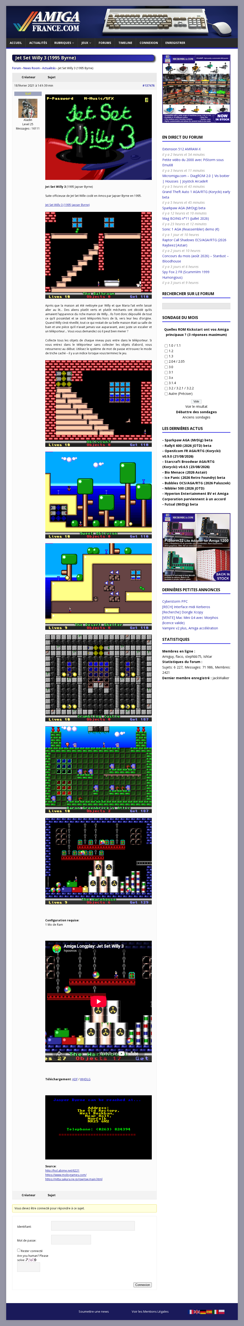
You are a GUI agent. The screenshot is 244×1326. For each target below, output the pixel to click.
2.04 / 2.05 (177, 361)
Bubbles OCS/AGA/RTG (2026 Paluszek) (197, 483)
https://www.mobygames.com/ (65, 1175)
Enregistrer (175, 43)
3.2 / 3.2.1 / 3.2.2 (181, 388)
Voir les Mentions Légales (150, 1311)
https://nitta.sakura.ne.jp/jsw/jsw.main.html (73, 1179)
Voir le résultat (196, 406)
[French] (191, 1311)
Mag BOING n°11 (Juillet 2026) (185, 218)
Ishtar (207, 656)
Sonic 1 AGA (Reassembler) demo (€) (190, 229)
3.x (171, 377)
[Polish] (222, 1311)
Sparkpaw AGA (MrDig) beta (183, 208)
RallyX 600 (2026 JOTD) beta (188, 445)
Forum (16, 68)
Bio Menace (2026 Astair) (186, 472)
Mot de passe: (26, 1240)
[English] (197, 1311)
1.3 (171, 356)
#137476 (148, 86)
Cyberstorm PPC (175, 601)
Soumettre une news (94, 1311)
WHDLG (85, 1079)
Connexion (149, 43)
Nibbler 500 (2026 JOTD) (184, 488)
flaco (179, 656)
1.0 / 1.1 (175, 345)
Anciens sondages (196, 417)
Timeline (125, 43)
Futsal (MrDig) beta (181, 504)
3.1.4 (172, 383)
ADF (75, 1079)
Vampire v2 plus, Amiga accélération (190, 628)
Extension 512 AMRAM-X (181, 149)
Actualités (38, 43)
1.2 (171, 351)
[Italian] (216, 1311)
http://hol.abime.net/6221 (62, 1171)
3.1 (171, 372)
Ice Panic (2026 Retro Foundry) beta (195, 477)
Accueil (16, 43)
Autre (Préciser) (181, 393)
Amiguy (168, 656)
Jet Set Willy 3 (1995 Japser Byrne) (67, 205)
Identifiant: (24, 1227)
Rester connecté (32, 1251)
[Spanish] (209, 1311)
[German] (203, 1311)
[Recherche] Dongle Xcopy (182, 612)
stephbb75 (193, 656)
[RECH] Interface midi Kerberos (186, 607)
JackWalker (221, 678)
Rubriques (62, 43)
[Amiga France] (122, 35)
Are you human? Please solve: (32, 1258)
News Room (31, 68)
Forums (105, 43)
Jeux (84, 43)
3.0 (171, 367)
